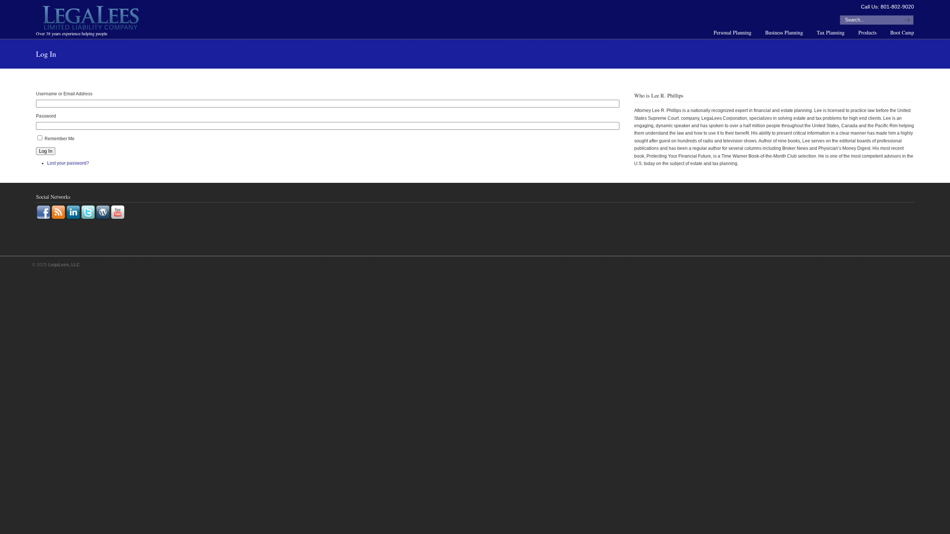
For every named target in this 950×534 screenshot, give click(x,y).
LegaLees (91, 19)
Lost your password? (68, 163)
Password (46, 116)
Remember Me (60, 138)
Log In (45, 151)
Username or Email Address (64, 93)
